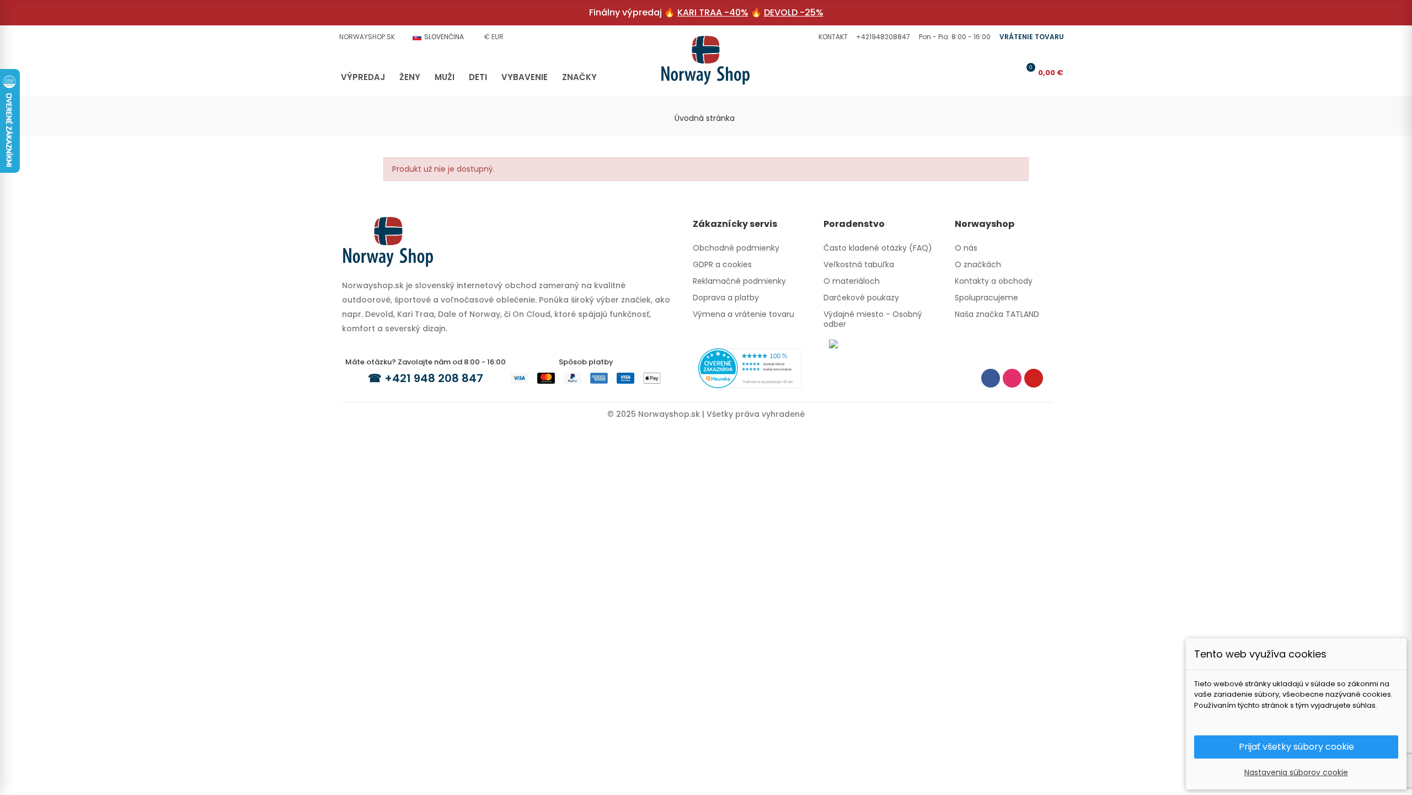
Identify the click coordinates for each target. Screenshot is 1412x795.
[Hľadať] (990, 72)
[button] (832, 37)
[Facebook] (990, 378)
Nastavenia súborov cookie (1296, 772)
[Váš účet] (1008, 72)
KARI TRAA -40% (712, 12)
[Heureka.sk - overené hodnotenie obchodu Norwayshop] (749, 367)
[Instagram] (1012, 378)
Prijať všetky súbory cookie (1296, 746)
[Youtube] (1033, 378)
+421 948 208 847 (433, 378)
